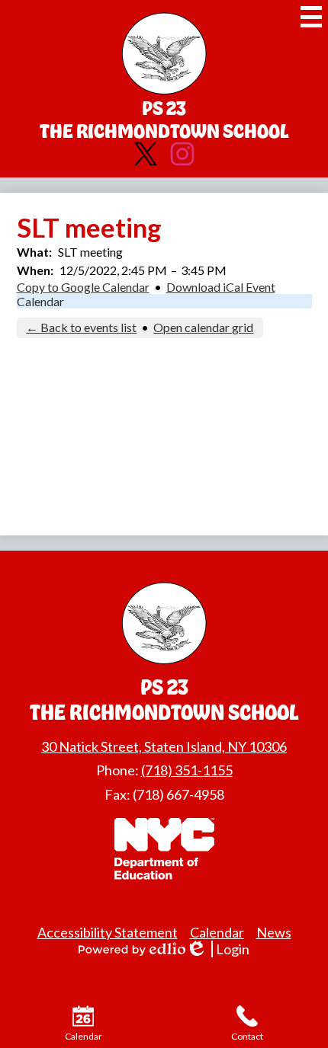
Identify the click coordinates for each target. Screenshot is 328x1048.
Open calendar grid (203, 327)
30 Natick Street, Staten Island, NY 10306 (164, 746)
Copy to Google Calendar (83, 287)
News (273, 932)
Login (222, 949)
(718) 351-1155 (187, 770)
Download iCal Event (220, 287)
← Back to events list (81, 327)
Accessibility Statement (107, 932)
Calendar (40, 301)
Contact (247, 1036)
